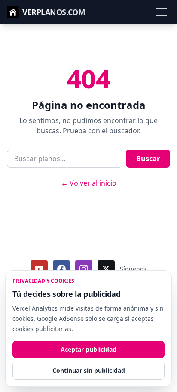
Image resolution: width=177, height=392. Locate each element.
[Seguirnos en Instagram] (83, 269)
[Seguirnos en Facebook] (61, 269)
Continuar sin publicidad (88, 370)
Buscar (148, 158)
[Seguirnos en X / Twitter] (106, 269)
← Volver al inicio (88, 183)
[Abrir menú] (161, 12)
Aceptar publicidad (88, 349)
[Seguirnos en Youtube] (39, 269)
